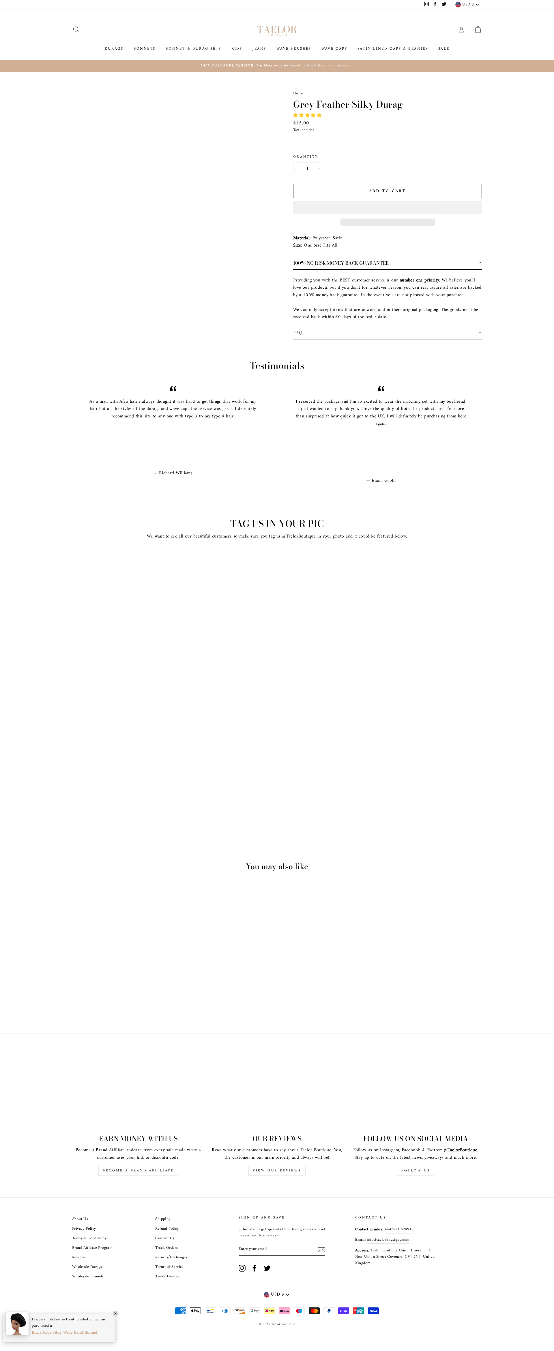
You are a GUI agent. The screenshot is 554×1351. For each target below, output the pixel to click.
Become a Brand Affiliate (138, 1171)
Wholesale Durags (87, 1267)
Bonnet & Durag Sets (193, 48)
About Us (80, 1219)
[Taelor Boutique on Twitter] (267, 1268)
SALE (443, 48)
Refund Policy (167, 1228)
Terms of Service (169, 1267)
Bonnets (145, 48)
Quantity (305, 157)
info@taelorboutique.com (388, 1239)
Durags (114, 48)
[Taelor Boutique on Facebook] (254, 1268)
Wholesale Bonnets (88, 1276)
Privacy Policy (84, 1228)
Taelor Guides (167, 1276)
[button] (308, 116)
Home (298, 93)
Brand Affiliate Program (92, 1247)
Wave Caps (334, 48)
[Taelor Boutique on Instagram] (242, 1268)
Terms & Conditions (89, 1238)
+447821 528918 (399, 1229)
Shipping (162, 1219)
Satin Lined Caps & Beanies (393, 48)
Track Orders (166, 1247)
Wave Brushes (293, 48)
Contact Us (164, 1238)
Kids (236, 48)
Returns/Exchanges (171, 1257)
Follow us (415, 1171)
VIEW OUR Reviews (277, 1171)
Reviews (79, 1257)
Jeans (259, 48)
